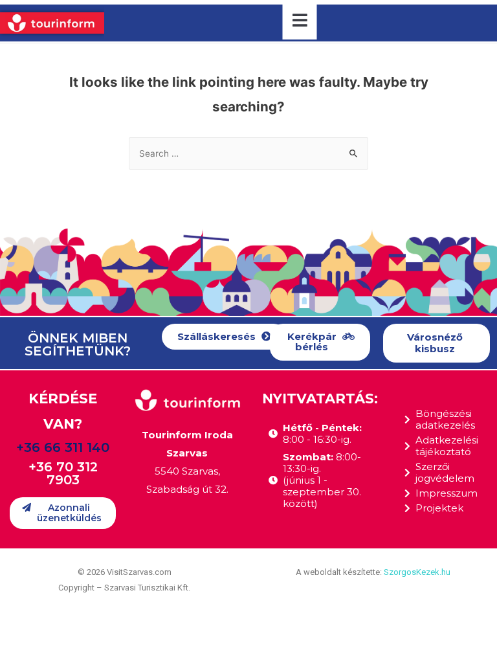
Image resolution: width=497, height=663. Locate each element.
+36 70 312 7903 (63, 473)
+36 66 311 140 (62, 447)
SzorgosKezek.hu (417, 572)
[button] (224, 337)
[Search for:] (248, 153)
